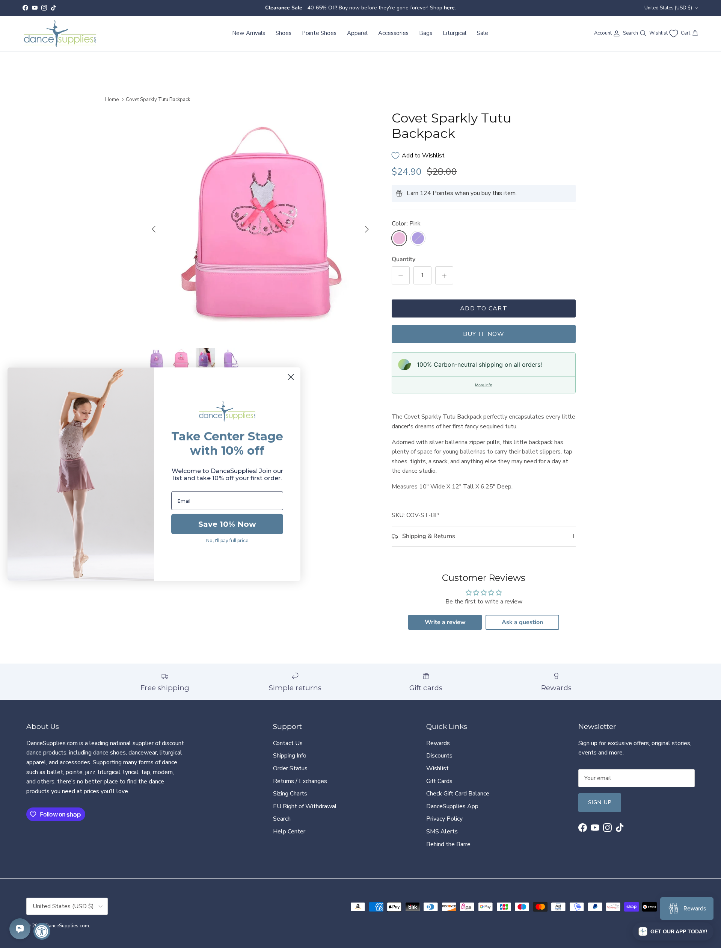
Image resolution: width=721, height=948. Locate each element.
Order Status (290, 768)
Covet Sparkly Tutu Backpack (158, 99)
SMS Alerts (442, 831)
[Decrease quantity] (401, 275)
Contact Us (288, 743)
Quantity (403, 259)
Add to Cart (483, 308)
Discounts (439, 755)
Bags (425, 33)
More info (483, 385)
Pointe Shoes (319, 33)
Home (112, 99)
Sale (482, 33)
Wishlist (437, 768)
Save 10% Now (227, 524)
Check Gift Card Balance (457, 793)
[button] (672, 931)
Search (282, 819)
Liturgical (454, 33)
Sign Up (599, 802)
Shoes (283, 33)
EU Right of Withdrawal (305, 806)
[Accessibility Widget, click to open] (41, 931)
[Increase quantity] (444, 275)
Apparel (357, 33)
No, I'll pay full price (227, 540)
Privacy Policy (444, 819)
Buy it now (484, 334)
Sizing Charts (290, 793)
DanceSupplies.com (67, 925)
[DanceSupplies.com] (60, 33)
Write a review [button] (445, 622)
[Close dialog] (290, 376)
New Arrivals (248, 33)
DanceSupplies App (452, 806)
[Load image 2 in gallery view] (260, 225)
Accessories (393, 33)
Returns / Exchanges (300, 781)
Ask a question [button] (522, 622)
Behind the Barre (448, 844)
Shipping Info (289, 755)
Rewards (438, 743)
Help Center (289, 831)
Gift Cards (439, 781)
